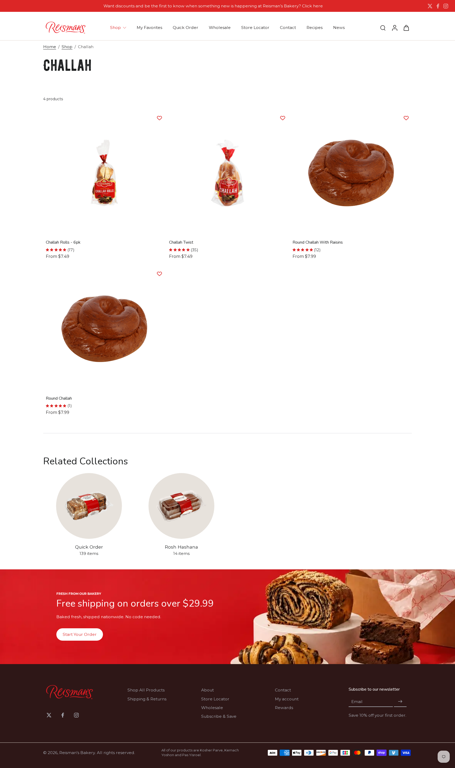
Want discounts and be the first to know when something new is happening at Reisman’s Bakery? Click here (213, 5)
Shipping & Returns (146, 698)
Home (49, 46)
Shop (67, 46)
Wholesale (212, 707)
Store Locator (215, 698)
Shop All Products (146, 689)
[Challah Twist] (227, 173)
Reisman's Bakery (77, 752)
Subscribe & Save (218, 716)
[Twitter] (430, 6)
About (207, 689)
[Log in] (394, 27)
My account (287, 698)
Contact (283, 689)
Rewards (284, 707)
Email (357, 701)
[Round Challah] (104, 329)
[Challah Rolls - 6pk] (104, 173)
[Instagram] (446, 6)
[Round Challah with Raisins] (351, 173)
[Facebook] (438, 6)
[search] (383, 27)
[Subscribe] (400, 701)
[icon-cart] (406, 27)
